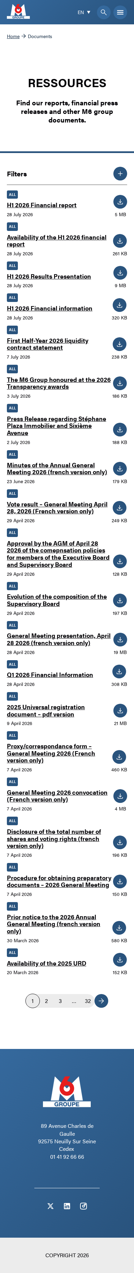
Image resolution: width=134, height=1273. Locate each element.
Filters (17, 173)
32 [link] (88, 1001)
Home (13, 36)
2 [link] (46, 1001)
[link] (101, 1001)
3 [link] (60, 1001)
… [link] (74, 1001)
